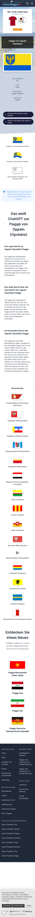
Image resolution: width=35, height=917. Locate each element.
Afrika (4, 753)
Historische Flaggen (9, 809)
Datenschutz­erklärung (24, 790)
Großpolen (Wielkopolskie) (18, 421)
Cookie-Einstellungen (23, 797)
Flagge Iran (17, 711)
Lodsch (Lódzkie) (17, 515)
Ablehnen (7, 906)
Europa (4, 769)
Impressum (23, 785)
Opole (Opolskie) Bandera (11, 829)
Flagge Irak (17, 693)
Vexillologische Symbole (24, 754)
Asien (3, 757)
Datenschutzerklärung (20, 914)
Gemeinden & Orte (8, 800)
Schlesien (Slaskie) (17, 604)
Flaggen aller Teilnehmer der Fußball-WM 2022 (25, 762)
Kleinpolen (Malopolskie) (17, 467)
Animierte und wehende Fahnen (17, 161)
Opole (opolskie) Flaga (10, 842)
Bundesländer (6, 791)
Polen (17, 87)
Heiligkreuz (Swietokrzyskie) (17, 436)
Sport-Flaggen (7, 813)
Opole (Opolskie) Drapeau (11, 833)
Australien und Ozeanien (7, 763)
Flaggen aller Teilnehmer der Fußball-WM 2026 (25, 771)
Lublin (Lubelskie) (17, 530)
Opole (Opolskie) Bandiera (11, 838)
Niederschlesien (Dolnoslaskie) (17, 558)
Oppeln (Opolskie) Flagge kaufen (17, 114)
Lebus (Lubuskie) (17, 500)
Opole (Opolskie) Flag (9, 825)
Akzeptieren (18, 906)
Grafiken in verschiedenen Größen (17, 146)
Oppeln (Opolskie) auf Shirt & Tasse (19, 122)
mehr (29, 906)
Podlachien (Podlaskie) (17, 573)
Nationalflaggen (9, 749)
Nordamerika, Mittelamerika (6, 774)
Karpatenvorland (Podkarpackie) (17, 451)
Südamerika (6, 780)
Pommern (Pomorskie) (17, 589)
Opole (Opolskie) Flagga (10, 856)
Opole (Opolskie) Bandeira (11, 847)
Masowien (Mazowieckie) (17, 545)
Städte (4, 796)
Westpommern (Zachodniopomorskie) (17, 619)
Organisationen (7, 804)
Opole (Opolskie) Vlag (9, 851)
